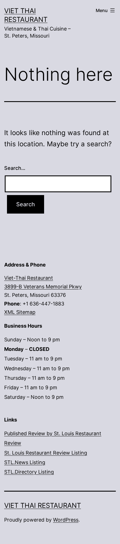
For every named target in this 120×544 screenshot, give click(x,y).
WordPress (65, 520)
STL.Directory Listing (29, 472)
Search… (14, 168)
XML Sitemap (19, 312)
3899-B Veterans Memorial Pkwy (43, 287)
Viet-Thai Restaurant (28, 278)
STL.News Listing (24, 462)
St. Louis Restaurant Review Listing (45, 453)
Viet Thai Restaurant (42, 505)
